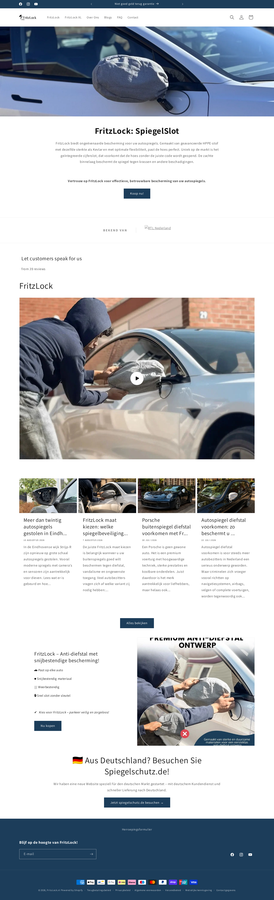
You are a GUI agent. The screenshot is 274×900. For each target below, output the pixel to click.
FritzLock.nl (53, 890)
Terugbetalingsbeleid (99, 890)
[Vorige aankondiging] (91, 4)
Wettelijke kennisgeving (198, 890)
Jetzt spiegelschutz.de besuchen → (137, 802)
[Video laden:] (137, 378)
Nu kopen (48, 726)
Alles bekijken (137, 623)
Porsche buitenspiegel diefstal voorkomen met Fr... (166, 527)
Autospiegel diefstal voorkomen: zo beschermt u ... (223, 527)
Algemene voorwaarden (148, 890)
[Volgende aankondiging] (182, 4)
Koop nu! (137, 193)
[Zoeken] (232, 17)
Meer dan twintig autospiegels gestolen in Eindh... (45, 527)
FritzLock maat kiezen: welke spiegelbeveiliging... (105, 527)
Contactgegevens (226, 890)
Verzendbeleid (173, 890)
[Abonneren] (91, 854)
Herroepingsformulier (137, 829)
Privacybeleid (123, 890)
